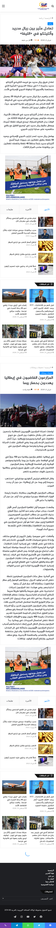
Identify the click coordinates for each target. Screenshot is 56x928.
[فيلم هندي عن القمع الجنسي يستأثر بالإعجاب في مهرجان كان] (45, 222)
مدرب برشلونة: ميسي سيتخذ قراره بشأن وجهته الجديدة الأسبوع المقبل (19, 232)
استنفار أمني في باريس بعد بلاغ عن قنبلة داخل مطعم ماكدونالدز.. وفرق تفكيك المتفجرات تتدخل (42, 345)
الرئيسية (48, 18)
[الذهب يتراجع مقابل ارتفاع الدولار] (45, 258)
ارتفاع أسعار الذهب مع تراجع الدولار (22, 242)
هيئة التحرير (49, 873)
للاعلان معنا (50, 882)
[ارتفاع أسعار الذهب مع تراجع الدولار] (45, 246)
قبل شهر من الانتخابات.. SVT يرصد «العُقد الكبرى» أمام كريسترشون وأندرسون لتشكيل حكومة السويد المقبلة (42, 311)
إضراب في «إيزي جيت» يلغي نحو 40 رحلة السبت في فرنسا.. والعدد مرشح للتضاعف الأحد (15, 310)
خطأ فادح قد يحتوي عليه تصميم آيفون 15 (20, 268)
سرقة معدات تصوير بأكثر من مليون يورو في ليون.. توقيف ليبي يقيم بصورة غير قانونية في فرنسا (15, 345)
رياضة (41, 18)
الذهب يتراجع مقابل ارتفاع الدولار (23, 254)
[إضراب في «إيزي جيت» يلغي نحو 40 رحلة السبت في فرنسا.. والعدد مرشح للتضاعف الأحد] (14, 296)
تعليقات (9, 209)
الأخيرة (28, 209)
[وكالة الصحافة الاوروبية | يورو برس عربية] (43, 6)
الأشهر (47, 209)
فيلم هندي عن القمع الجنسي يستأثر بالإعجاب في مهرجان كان (21, 220)
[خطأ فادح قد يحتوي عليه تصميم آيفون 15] (45, 270)
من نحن (51, 876)
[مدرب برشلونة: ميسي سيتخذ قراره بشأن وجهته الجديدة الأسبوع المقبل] (45, 234)
